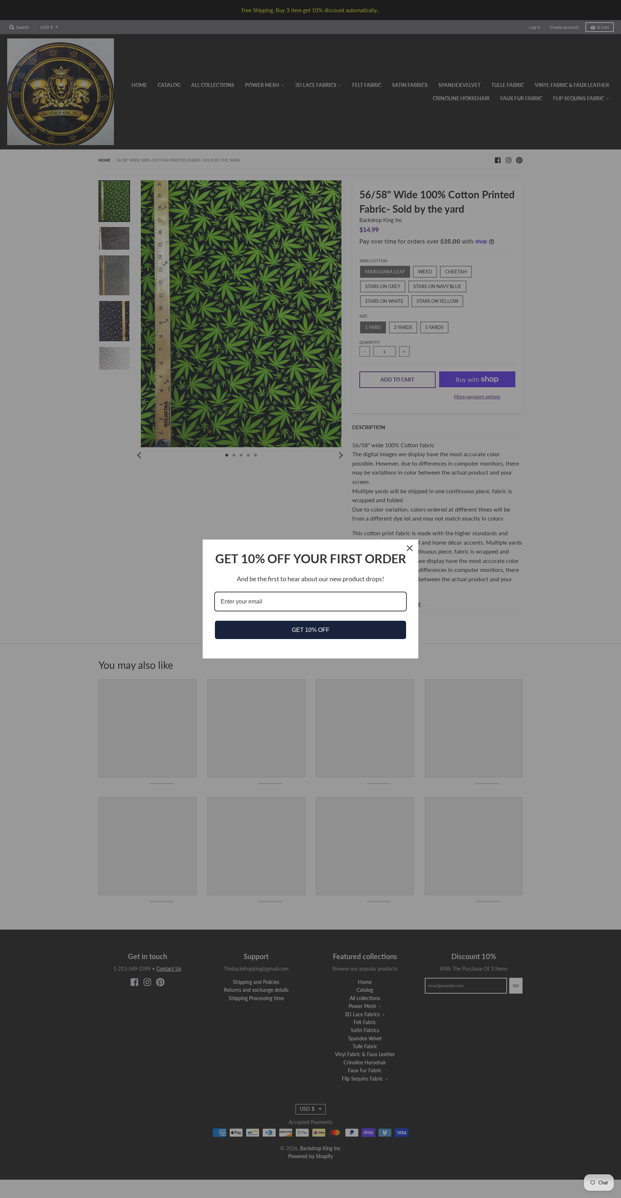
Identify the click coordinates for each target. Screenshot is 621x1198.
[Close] (409, 548)
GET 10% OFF (311, 630)
